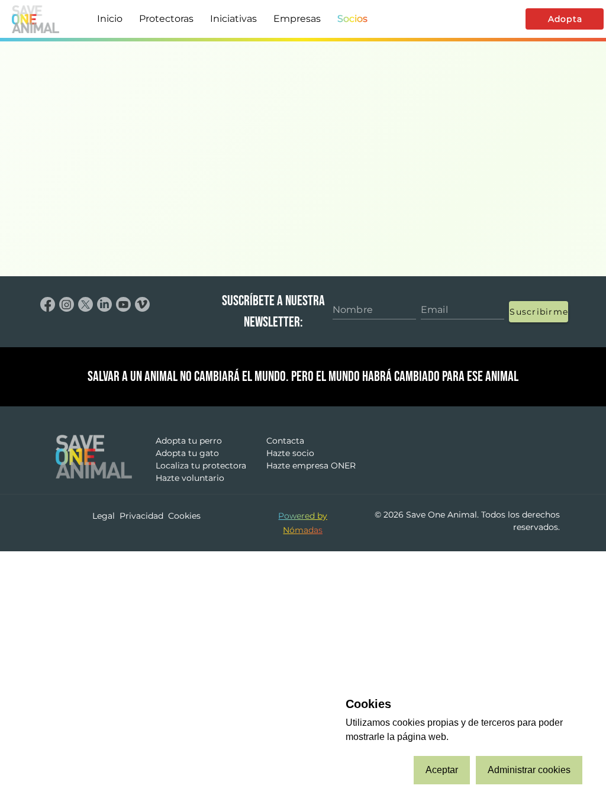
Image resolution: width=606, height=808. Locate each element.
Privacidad (141, 515)
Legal (103, 515)
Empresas (297, 18)
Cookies (184, 515)
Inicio (110, 18)
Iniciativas (233, 18)
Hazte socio (290, 453)
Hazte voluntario (190, 478)
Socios (352, 18)
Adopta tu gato (187, 453)
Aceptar (442, 770)
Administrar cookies (529, 770)
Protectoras (166, 18)
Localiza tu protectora (201, 465)
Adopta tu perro (189, 440)
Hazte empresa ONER (311, 465)
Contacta (285, 440)
